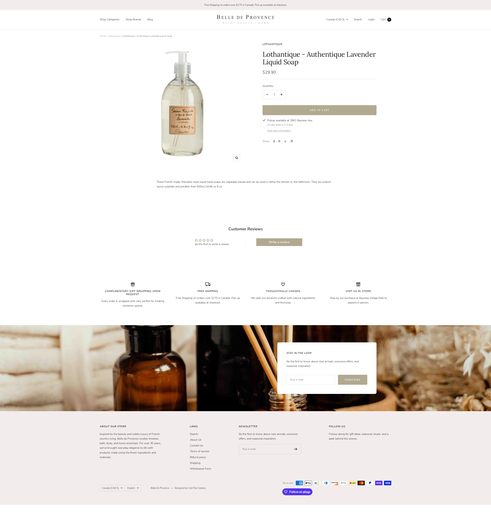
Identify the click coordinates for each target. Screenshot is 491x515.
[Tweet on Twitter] (285, 141)
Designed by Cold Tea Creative (190, 488)
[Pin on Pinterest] (279, 141)
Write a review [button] (279, 242)
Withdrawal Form (200, 469)
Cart (385, 19)
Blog (150, 19)
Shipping (195, 463)
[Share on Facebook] (274, 141)
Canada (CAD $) (335, 19)
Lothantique (114, 36)
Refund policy (198, 457)
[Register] (295, 449)
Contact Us (196, 445)
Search (358, 19)
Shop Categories (109, 19)
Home (103, 36)
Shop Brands (133, 19)
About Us (195, 440)
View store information (279, 130)
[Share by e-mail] (291, 141)
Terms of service (199, 451)
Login (371, 19)
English (131, 488)
